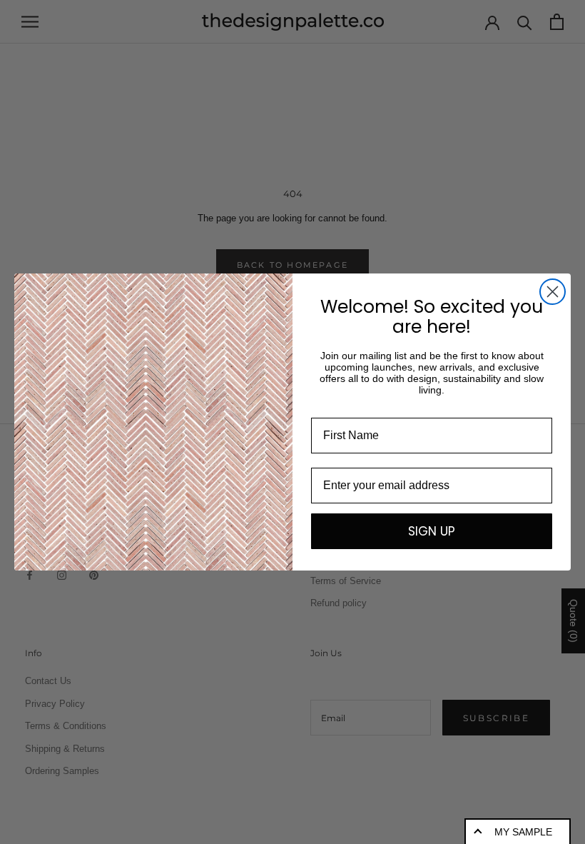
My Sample (523, 832)
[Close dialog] (552, 291)
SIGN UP (431, 531)
